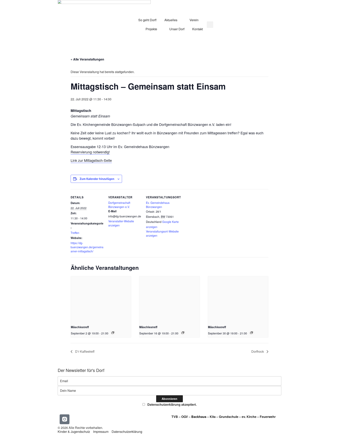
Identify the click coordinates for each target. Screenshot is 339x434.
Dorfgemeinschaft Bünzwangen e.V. (119, 205)
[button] (210, 24)
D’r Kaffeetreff (84, 351)
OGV (184, 416)
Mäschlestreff (80, 327)
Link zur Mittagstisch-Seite (91, 160)
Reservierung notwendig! (90, 151)
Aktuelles (170, 20)
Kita (213, 416)
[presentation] (101, 298)
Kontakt (197, 29)
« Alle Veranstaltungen (87, 59)
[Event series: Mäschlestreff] (112, 332)
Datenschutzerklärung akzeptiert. (172, 404)
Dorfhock (258, 351)
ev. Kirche (249, 416)
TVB (174, 416)
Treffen (75, 233)
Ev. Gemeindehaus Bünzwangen (158, 205)
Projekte (151, 29)
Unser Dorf (176, 29)
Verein (194, 20)
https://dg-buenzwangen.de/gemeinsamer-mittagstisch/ (87, 247)
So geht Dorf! (147, 20)
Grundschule (228, 416)
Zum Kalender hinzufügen (97, 179)
